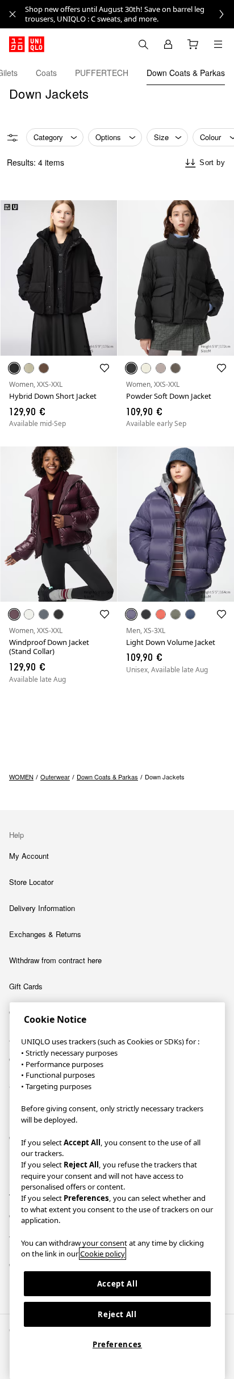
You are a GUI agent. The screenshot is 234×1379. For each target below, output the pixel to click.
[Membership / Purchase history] (168, 44)
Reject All (117, 1314)
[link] (129, 14)
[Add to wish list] (104, 368)
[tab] (46, 72)
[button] (58, 278)
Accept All (117, 1284)
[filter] (12, 137)
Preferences (117, 1344)
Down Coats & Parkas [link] (107, 776)
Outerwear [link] (55, 776)
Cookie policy (102, 1254)
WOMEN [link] (21, 776)
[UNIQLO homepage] (26, 44)
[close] (12, 14)
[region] (117, 1190)
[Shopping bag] (193, 44)
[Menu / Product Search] (218, 44)
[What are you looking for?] (143, 44)
